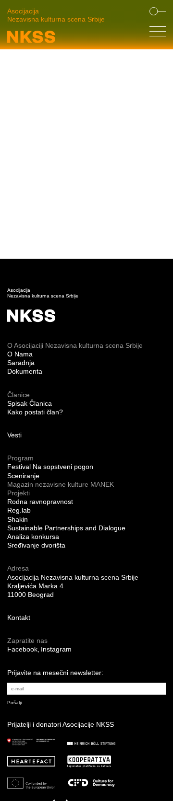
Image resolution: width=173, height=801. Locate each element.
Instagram (56, 649)
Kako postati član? (35, 412)
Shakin (17, 519)
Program (20, 458)
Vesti (14, 435)
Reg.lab (19, 510)
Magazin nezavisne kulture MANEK (60, 484)
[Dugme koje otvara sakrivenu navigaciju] (157, 33)
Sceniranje (23, 476)
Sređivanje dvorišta (36, 545)
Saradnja (21, 362)
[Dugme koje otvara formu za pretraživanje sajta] (157, 12)
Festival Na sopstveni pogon (50, 466)
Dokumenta (24, 371)
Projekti (18, 493)
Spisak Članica (29, 403)
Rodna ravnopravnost (40, 501)
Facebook (22, 649)
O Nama (20, 354)
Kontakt (18, 617)
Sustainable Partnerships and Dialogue (66, 528)
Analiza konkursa (33, 536)
